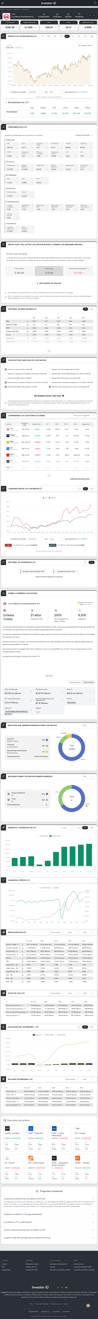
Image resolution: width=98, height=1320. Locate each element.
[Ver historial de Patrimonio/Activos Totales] (32, 156)
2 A (80, 489)
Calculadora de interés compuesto (84, 1270)
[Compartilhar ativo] (94, 15)
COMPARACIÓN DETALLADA (80, 479)
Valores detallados (89, 682)
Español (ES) (56, 1311)
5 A (73, 36)
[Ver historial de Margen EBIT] (47, 169)
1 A (67, 36)
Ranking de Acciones (32, 1264)
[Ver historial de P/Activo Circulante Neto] (47, 156)
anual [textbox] (64, 827)
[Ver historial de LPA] (76, 156)
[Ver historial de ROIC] (47, 182)
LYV (38, 712)
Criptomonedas (6, 1270)
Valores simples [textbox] (55, 932)
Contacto (66, 1304)
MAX (91, 828)
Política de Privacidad (41, 1304)
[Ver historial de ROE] (17, 182)
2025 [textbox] (84, 725)
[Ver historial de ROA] (32, 182)
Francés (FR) (66, 1311)
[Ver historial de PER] (17, 147)
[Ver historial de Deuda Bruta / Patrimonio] (76, 209)
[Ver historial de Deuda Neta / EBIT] (47, 209)
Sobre (31, 1304)
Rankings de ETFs (31, 1267)
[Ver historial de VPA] (91, 156)
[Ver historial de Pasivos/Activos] (17, 218)
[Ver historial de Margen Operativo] (61, 169)
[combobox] (83, 416)
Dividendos (57, 17)
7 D (43, 36)
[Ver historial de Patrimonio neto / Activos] (91, 209)
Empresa (68, 17)
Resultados (79, 17)
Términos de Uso (56, 1304)
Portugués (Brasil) (33, 1311)
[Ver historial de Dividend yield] (17, 196)
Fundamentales (43, 17)
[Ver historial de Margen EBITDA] (32, 169)
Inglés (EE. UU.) (45, 1311)
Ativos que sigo (78, 1264)
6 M (55, 36)
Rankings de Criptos (32, 1270)
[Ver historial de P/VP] (32, 147)
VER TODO (49, 676)
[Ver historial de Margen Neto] (76, 169)
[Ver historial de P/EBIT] (17, 156)
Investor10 (4, 1292)
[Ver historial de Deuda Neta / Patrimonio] (61, 209)
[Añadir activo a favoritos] (89, 15)
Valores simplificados (74, 682)
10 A (79, 36)
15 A (85, 36)
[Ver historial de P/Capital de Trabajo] (61, 156)
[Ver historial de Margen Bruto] (17, 169)
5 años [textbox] (85, 932)
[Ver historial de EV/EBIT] (76, 147)
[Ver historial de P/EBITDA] (91, 147)
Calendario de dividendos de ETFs (60, 1270)
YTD (61, 36)
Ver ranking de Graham (50, 283)
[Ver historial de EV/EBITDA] (61, 147)
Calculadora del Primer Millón (83, 1267)
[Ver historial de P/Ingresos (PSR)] (47, 147)
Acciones (4, 1264)
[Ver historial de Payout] (32, 196)
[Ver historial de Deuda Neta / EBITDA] (32, 209)
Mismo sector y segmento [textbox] (82, 415)
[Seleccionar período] (92, 36)
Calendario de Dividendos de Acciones (58, 1265)
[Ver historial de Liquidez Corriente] (17, 209)
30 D (48, 36)
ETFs (3, 1267)
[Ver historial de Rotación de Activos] (91, 169)
